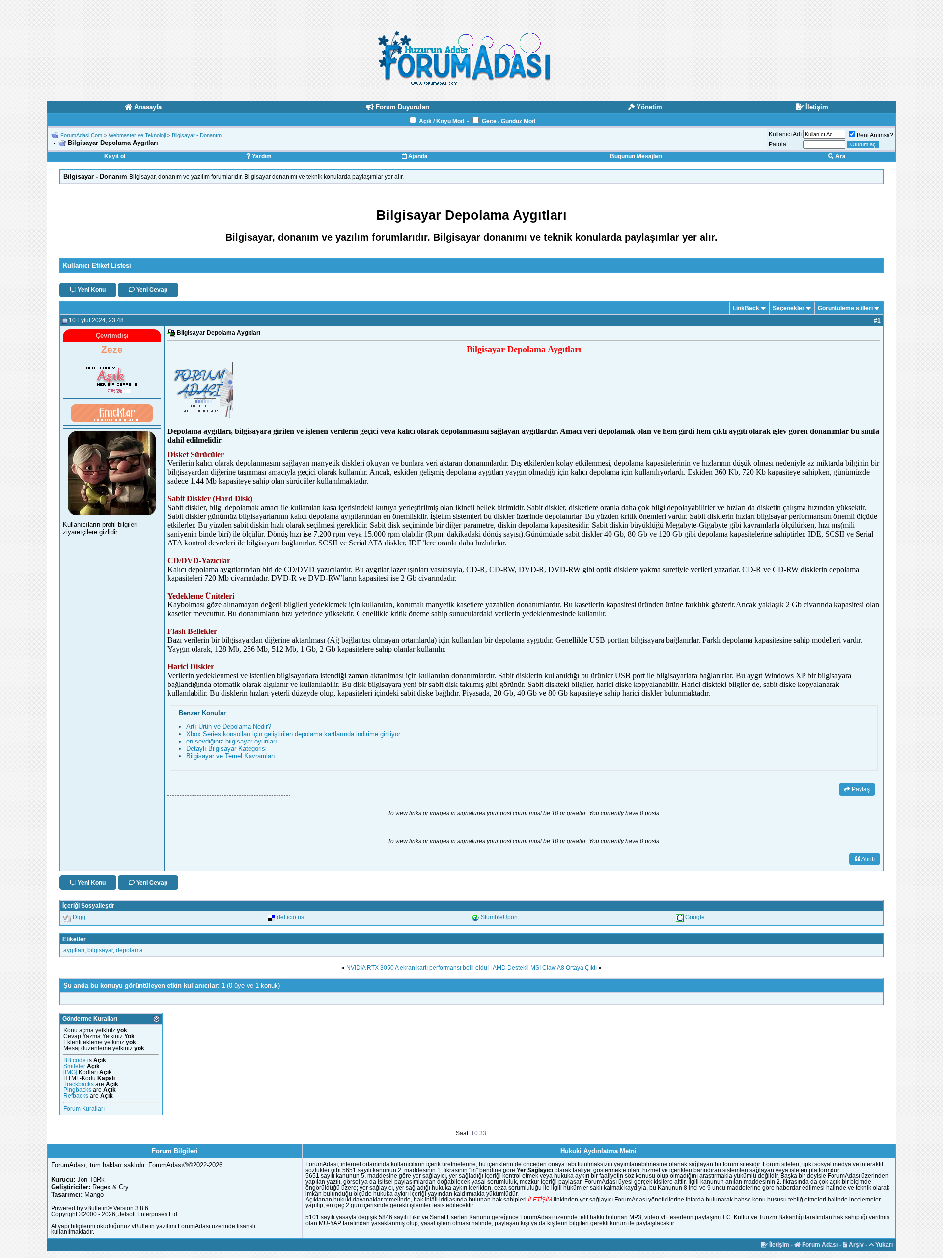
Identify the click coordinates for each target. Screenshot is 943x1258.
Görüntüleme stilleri (845, 308)
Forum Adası (819, 1245)
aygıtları (73, 950)
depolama (129, 950)
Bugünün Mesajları (636, 156)
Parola (777, 144)
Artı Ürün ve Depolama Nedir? (228, 726)
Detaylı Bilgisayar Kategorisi (226, 748)
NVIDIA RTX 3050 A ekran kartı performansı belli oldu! (417, 968)
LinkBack (746, 308)
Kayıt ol (114, 156)
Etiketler (74, 939)
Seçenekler (788, 308)
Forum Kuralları (84, 1109)
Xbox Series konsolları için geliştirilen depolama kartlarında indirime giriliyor (293, 734)
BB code (74, 1060)
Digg (79, 917)
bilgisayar (100, 950)
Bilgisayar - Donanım (197, 135)
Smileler (74, 1066)
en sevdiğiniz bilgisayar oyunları (231, 741)
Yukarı (883, 1245)
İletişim (778, 1245)
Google (695, 917)
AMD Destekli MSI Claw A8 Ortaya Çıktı (545, 968)
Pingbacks (77, 1090)
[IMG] (70, 1072)
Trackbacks (78, 1084)
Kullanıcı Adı (785, 134)
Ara (840, 156)
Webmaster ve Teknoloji (137, 135)
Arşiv (855, 1245)
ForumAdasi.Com (81, 135)
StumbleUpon (499, 917)
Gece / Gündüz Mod (508, 121)
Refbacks (75, 1096)
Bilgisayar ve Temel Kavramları (230, 756)
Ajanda (417, 156)
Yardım (261, 156)
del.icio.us (290, 917)
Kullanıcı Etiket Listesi (97, 265)
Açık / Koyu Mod (441, 121)
